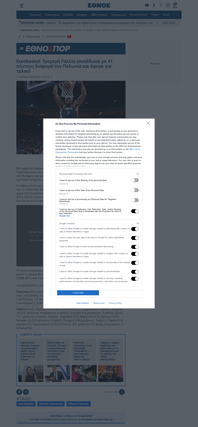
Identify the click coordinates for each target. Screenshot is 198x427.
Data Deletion (82, 303)
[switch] (135, 180)
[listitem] (99, 173)
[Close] (149, 124)
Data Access (99, 303)
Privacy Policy (115, 303)
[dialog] (99, 213)
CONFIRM (78, 293)
